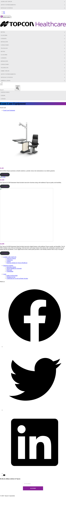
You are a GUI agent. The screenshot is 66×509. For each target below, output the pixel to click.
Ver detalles (5, 174)
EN (4, 13)
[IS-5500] (2, 177)
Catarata (3, 38)
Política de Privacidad (11, 275)
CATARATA (3, 58)
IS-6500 (2, 243)
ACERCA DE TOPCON (6, 1)
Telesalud (4, 48)
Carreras (8, 261)
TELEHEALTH (4, 67)
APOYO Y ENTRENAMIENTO (8, 4)
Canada (3, 98)
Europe (3, 95)
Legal (4, 274)
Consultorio (5, 45)
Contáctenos (9, 260)
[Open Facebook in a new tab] (34, 346)
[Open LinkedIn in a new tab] (34, 473)
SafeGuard (9, 270)
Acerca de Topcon (11, 258)
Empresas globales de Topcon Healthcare (16, 262)
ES (4, 11)
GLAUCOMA (4, 54)
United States (5, 92)
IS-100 (2, 168)
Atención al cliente (11, 267)
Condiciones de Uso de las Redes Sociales (17, 278)
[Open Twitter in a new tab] (34, 410)
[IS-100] (26, 165)
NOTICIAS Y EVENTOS (7, 8)
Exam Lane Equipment (9, 110)
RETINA (3, 51)
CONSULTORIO (5, 64)
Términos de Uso (10, 277)
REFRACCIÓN (4, 41)
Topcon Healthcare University (14, 268)
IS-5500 (2, 179)
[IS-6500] (26, 241)
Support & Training (8, 265)
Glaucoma (4, 35)
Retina (3, 32)
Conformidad (9, 271)
